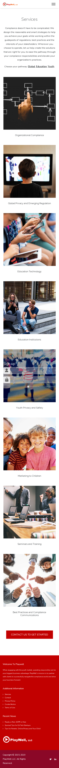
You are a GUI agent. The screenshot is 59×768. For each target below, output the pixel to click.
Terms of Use (10, 707)
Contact (8, 698)
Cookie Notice (10, 704)
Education (41, 66)
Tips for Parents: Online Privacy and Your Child (22, 729)
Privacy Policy (10, 701)
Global (31, 66)
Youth (51, 66)
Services (8, 694)
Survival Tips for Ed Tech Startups (18, 725)
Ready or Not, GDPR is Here (15, 722)
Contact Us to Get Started (29, 634)
